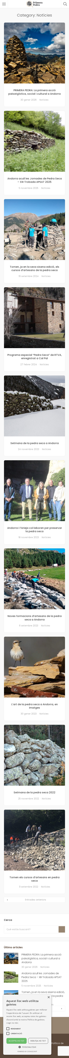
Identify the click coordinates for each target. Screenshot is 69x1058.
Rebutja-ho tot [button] (38, 1041)
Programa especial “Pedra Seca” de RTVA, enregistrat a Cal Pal (34, 356)
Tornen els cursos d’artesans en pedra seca (34, 879)
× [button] (48, 997)
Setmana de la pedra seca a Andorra (34, 443)
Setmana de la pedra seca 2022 (34, 792)
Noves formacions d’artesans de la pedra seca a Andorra (35, 617)
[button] (16, 1028)
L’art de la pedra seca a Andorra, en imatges (34, 706)
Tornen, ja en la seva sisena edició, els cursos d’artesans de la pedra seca (34, 268)
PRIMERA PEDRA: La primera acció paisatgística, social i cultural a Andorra (34, 91)
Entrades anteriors (35, 899)
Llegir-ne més (12, 1023)
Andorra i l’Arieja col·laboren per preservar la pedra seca (34, 529)
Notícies (43, 99)
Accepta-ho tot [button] (16, 1041)
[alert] (27, 1025)
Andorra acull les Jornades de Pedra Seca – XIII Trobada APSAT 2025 (34, 180)
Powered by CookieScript (27, 1051)
